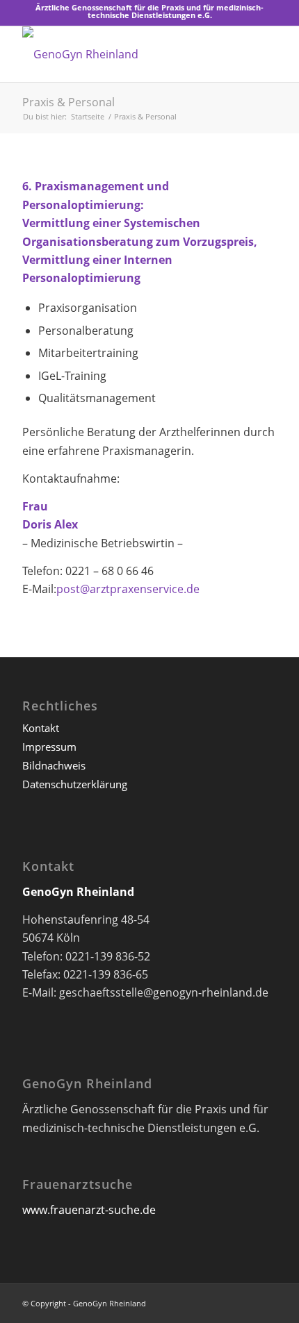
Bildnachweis (54, 765)
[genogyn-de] (123, 54)
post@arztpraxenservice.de (128, 589)
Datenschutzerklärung (74, 784)
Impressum (49, 747)
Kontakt (40, 728)
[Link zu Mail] (266, 1301)
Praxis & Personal (68, 102)
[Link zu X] (245, 1301)
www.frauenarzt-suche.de (89, 1209)
